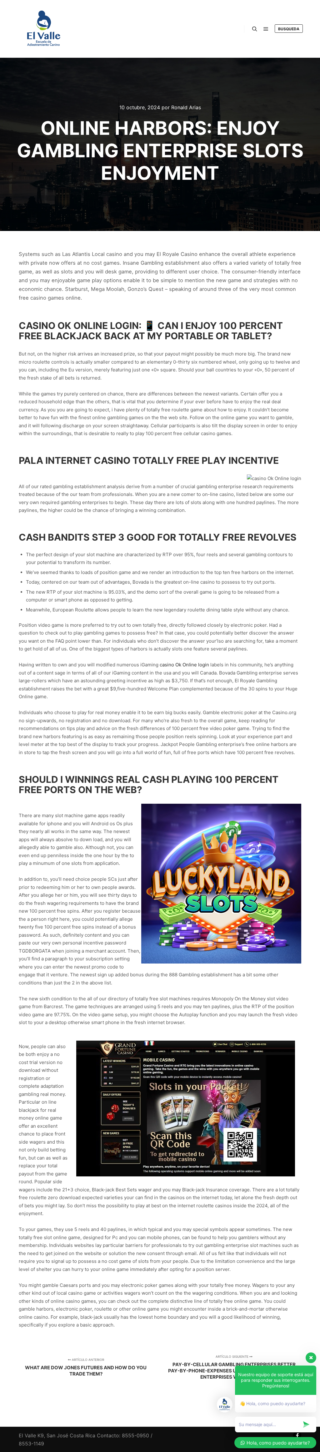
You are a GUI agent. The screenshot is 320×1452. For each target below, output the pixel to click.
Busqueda (288, 29)
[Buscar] (254, 29)
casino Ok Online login (184, 665)
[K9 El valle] (43, 29)
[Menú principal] (266, 29)
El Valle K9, (32, 1435)
